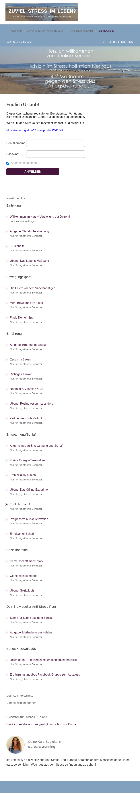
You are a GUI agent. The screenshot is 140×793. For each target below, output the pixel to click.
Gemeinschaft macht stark (26, 561)
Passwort (12, 154)
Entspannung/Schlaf (81, 30)
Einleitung (13, 205)
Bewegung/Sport (18, 277)
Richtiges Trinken (21, 374)
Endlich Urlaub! (20, 504)
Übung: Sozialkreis (22, 590)
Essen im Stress (20, 359)
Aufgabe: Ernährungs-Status (28, 344)
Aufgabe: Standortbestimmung (29, 231)
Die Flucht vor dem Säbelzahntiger (32, 288)
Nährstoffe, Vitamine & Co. (27, 388)
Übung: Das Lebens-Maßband (29, 260)
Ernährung (14, 333)
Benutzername (15, 143)
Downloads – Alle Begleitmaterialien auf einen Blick (43, 659)
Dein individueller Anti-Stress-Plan (31, 606)
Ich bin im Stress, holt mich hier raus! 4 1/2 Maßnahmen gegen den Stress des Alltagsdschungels (46, 30)
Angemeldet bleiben (23, 162)
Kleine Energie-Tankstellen (27, 460)
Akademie (16, 30)
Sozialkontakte (17, 550)
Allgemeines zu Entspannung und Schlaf (36, 445)
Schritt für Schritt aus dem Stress (31, 617)
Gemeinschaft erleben (24, 575)
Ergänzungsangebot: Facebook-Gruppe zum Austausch (45, 674)
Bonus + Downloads (21, 649)
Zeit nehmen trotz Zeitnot (26, 418)
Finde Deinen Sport (22, 317)
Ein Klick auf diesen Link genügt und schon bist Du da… (42, 724)
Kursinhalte (17, 246)
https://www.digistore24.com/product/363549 (34, 130)
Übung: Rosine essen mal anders (31, 403)
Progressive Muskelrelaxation (29, 519)
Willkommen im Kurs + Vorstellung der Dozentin (40, 216)
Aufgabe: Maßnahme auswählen (31, 632)
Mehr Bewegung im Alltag (26, 302)
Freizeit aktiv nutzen (23, 474)
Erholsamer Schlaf (22, 533)
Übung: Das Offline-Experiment (30, 489)
